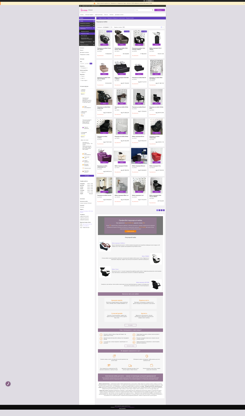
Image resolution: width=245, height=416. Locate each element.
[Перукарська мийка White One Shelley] (157, 68)
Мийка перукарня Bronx (138, 136)
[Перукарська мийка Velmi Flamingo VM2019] (139, 38)
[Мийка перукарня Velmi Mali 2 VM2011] (122, 68)
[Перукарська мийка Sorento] (104, 185)
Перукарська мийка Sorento (104, 195)
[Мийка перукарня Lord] (139, 185)
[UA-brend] (84, 9)
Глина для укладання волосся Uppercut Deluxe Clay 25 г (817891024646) (86, 121)
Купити (104, 44)
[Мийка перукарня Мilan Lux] (122, 185)
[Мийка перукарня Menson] (139, 156)
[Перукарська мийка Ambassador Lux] (104, 156)
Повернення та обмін (84, 54)
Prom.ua (128, 406)
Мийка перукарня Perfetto (121, 165)
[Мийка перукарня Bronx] (139, 127)
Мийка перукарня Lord (137, 195)
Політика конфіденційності (129, 407)
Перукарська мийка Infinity (121, 136)
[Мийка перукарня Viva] (157, 156)
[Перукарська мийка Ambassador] (157, 127)
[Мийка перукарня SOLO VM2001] (157, 38)
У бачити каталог (130, 231)
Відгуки (81, 50)
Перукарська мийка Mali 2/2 (139, 77)
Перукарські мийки (85, 33)
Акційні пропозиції (98, 14)
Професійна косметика (85, 23)
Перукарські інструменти (85, 25)
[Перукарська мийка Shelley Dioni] (157, 97)
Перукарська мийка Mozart (139, 107)
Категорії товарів (88, 14)
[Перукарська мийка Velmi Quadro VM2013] (122, 38)
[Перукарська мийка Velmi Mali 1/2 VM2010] (104, 68)
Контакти (111, 14)
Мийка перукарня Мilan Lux (121, 195)
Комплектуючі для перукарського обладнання (86, 38)
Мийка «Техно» (115, 269)
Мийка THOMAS (145, 256)
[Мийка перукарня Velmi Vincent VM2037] (157, 185)
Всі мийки (130, 325)
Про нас (106, 14)
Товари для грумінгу (84, 44)
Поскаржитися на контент (119, 407)
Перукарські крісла (85, 31)
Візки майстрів (84, 35)
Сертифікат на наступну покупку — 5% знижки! (87, 143)
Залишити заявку (130, 345)
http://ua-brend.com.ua (87, 224)
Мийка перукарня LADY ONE (142, 282)
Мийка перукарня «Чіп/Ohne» (118, 243)
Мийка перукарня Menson (138, 165)
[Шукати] (153, 10)
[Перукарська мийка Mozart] (139, 97)
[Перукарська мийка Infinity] (122, 127)
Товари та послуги (102, 18)
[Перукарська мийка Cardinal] (104, 127)
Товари (81, 21)
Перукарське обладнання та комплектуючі (116, 18)
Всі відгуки (87, 175)
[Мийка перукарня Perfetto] (122, 156)
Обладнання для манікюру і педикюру (86, 42)
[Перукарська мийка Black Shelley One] (104, 97)
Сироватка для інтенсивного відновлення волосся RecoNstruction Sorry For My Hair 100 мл (86, 100)
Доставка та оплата (119, 14)
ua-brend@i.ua (86, 225)
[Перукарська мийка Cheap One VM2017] (104, 38)
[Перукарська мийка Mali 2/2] (139, 68)
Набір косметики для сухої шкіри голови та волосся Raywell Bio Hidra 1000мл (86, 148)
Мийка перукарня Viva (155, 165)
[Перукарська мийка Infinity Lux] (122, 97)
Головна (82, 14)
